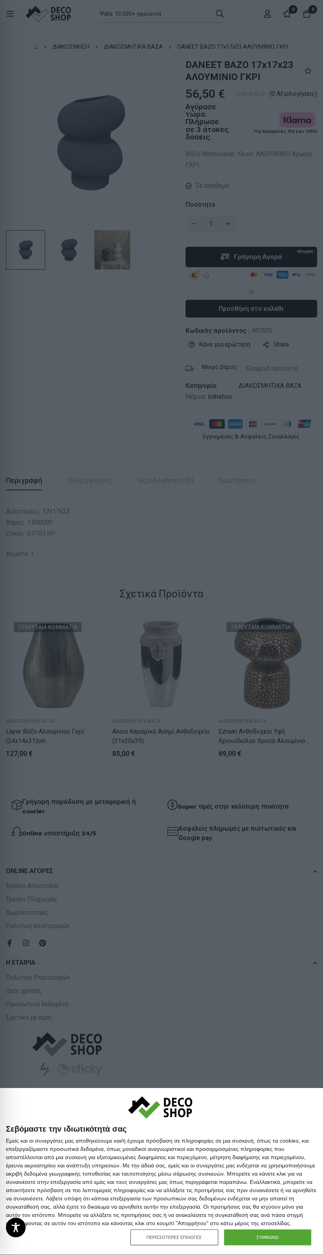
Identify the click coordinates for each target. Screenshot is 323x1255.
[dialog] (161, 1171)
